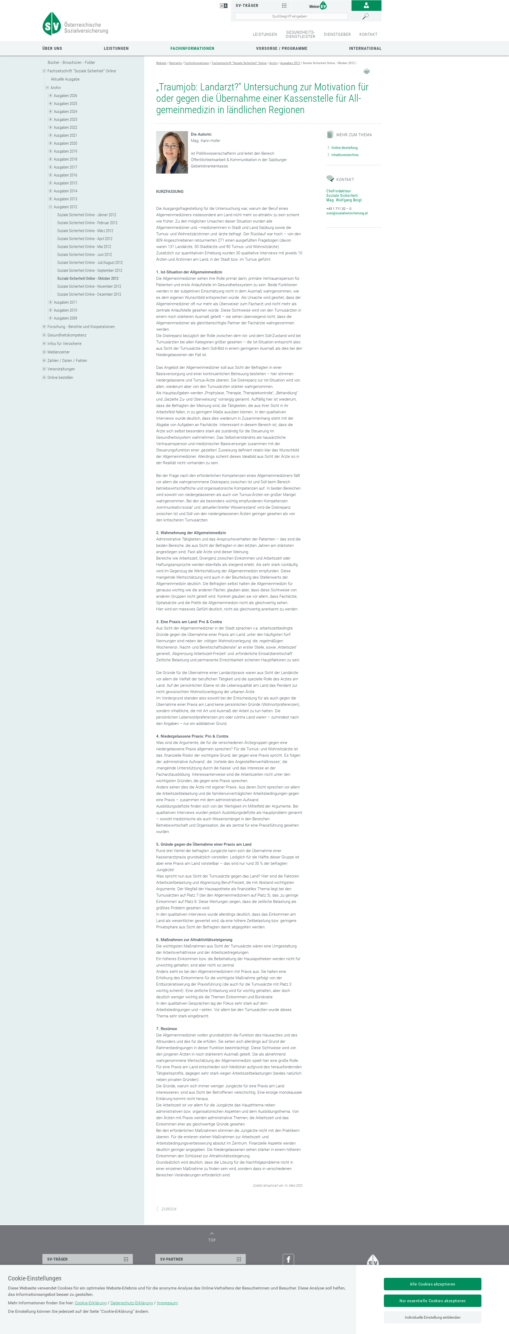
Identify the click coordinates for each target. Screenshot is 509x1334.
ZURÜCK (169, 1209)
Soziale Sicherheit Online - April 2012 (84, 238)
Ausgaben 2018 (65, 159)
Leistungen (116, 48)
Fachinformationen (192, 48)
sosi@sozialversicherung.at (347, 213)
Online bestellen (60, 377)
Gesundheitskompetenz (66, 335)
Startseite (175, 63)
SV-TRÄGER (57, 1259)
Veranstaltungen (61, 368)
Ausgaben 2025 (65, 103)
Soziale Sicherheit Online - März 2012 (85, 230)
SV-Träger (247, 5)
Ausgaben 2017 (65, 167)
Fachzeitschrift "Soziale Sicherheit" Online (81, 70)
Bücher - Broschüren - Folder (71, 62)
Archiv (56, 87)
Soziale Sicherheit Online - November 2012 (89, 286)
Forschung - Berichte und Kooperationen (81, 326)
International (365, 48)
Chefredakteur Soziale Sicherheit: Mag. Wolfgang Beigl (343, 195)
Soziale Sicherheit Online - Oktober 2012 (88, 278)
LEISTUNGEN (265, 34)
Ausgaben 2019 (65, 151)
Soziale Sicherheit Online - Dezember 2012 (89, 294)
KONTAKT (368, 34)
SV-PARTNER (171, 1259)
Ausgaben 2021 (65, 135)
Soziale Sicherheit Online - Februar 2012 (87, 222)
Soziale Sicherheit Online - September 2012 (89, 270)
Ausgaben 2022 (65, 127)
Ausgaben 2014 (65, 191)
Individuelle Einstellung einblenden (432, 1317)
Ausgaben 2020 (65, 143)
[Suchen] (371, 16)
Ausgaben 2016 (65, 175)
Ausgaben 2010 (65, 310)
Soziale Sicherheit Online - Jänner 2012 (86, 214)
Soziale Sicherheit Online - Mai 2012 (84, 246)
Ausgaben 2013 (65, 199)
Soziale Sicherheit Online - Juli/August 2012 (90, 262)
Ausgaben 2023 (65, 119)
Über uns (52, 48)
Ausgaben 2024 (65, 111)
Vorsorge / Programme (282, 48)
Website (161, 63)
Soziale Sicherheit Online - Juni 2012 (84, 254)
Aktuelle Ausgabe (65, 79)
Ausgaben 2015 (65, 183)
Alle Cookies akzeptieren (432, 1284)
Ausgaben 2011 (65, 302)
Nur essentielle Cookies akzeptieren (433, 1300)
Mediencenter (58, 351)
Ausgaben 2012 (65, 207)
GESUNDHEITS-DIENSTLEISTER (300, 34)
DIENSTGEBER (337, 34)
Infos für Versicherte (64, 343)
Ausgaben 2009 (65, 318)
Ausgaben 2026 (65, 95)
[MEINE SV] (321, 5)
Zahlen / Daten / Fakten (67, 360)
